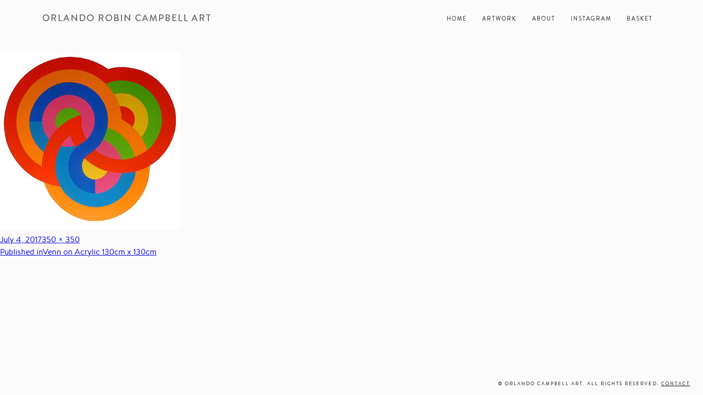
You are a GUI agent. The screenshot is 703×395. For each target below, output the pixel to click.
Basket (640, 18)
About (543, 18)
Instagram (591, 18)
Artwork (499, 18)
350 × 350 (61, 239)
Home (457, 18)
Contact (675, 384)
